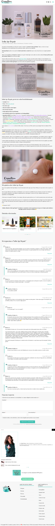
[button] (26, 234)
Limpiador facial (41, 492)
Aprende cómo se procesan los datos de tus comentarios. (34, 424)
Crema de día (41, 503)
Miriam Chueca (26, 524)
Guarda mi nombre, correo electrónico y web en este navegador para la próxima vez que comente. (21, 417)
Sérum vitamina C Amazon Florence (8, 229)
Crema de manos (42, 516)
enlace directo (11, 104)
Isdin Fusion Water (22, 58)
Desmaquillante (41, 489)
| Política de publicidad (50, 524)
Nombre (4, 412)
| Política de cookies (41, 524)
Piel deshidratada (23, 499)
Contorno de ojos (42, 497)
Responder (50, 253)
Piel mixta (22, 491)
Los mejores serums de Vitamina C (27, 229)
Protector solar (41, 508)
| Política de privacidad (33, 524)
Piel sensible (22, 496)
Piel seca (22, 493)
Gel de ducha (41, 511)
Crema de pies (41, 519)
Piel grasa (22, 488)
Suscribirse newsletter (27, 479)
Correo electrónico (32, 412)
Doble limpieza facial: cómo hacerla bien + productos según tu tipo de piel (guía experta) (45, 230)
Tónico (40, 495)
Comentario (4, 400)
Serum (40, 500)
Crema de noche (42, 505)
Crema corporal (41, 513)
